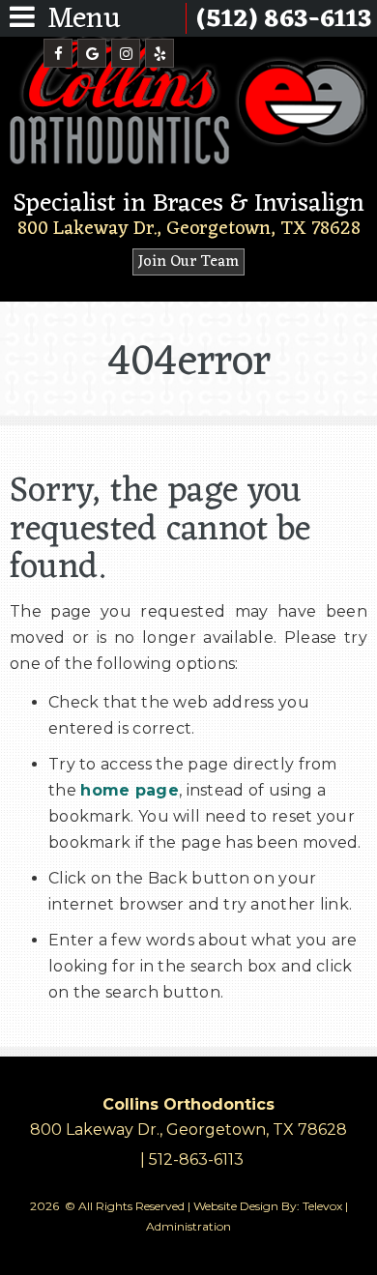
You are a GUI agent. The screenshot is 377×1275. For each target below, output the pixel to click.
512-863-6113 (196, 1159)
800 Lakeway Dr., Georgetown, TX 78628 (189, 229)
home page (129, 790)
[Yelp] (159, 53)
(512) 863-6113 (284, 19)
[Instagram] (125, 53)
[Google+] (91, 53)
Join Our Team (188, 261)
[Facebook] (58, 53)
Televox (322, 1206)
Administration (188, 1226)
